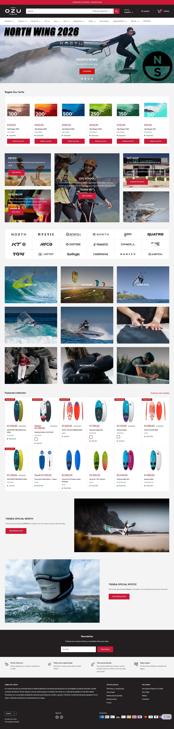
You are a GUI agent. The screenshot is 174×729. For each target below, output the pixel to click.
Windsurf (8, 21)
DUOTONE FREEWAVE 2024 (17, 479)
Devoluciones (112, 699)
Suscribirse (105, 649)
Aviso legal (110, 692)
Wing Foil (34, 21)
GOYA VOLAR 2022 (151, 430)
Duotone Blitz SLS (123, 479)
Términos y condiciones (115, 689)
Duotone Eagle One (96, 430)
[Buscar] (117, 11)
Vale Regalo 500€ (68, 129)
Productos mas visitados (160, 393)
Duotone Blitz (149, 479)
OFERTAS (147, 21)
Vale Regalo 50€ (150, 129)
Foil (46, 21)
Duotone (10, 435)
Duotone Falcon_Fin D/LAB (44, 432)
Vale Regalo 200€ (41, 129)
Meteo (144, 696)
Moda (91, 21)
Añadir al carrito (18, 141)
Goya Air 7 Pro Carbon (97, 479)
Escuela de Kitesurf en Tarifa (152, 689)
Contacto (145, 699)
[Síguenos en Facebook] (57, 717)
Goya (64, 433)
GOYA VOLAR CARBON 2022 (72, 430)
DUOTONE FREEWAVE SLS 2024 (16, 431)
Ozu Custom (104, 21)
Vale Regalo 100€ (13, 129)
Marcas (133, 21)
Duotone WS (121, 482)
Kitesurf (21, 21)
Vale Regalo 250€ (95, 129)
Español (8, 713)
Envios (109, 703)
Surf (65, 21)
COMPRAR (87, 71)
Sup (55, 21)
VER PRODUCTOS (16, 531)
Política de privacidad (114, 696)
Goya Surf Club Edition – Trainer (46, 479)
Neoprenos (78, 21)
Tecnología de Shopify (12, 722)
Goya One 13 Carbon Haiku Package (71, 480)
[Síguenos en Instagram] (61, 717)
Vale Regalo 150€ (123, 129)
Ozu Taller (145, 692)
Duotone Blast (122, 430)
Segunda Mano (118, 21)
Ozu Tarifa (11, 132)
